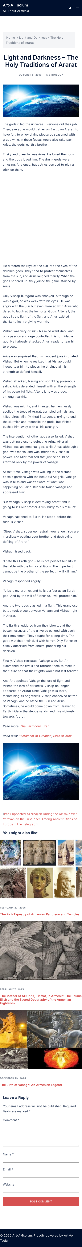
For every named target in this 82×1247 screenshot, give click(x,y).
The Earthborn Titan (34, 726)
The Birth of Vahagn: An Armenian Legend (31, 1085)
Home (10, 37)
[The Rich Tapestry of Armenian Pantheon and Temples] (41, 868)
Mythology (54, 74)
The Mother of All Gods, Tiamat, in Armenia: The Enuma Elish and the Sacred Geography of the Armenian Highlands (41, 999)
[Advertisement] (41, 218)
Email (8, 1169)
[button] (69, 8)
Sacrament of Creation (35, 736)
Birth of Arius (62, 736)
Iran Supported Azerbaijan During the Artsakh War (40, 814)
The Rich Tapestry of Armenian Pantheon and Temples (40, 914)
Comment (11, 1120)
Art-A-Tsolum (15, 5)
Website (8, 1184)
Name (8, 1154)
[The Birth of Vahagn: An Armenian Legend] (41, 1039)
